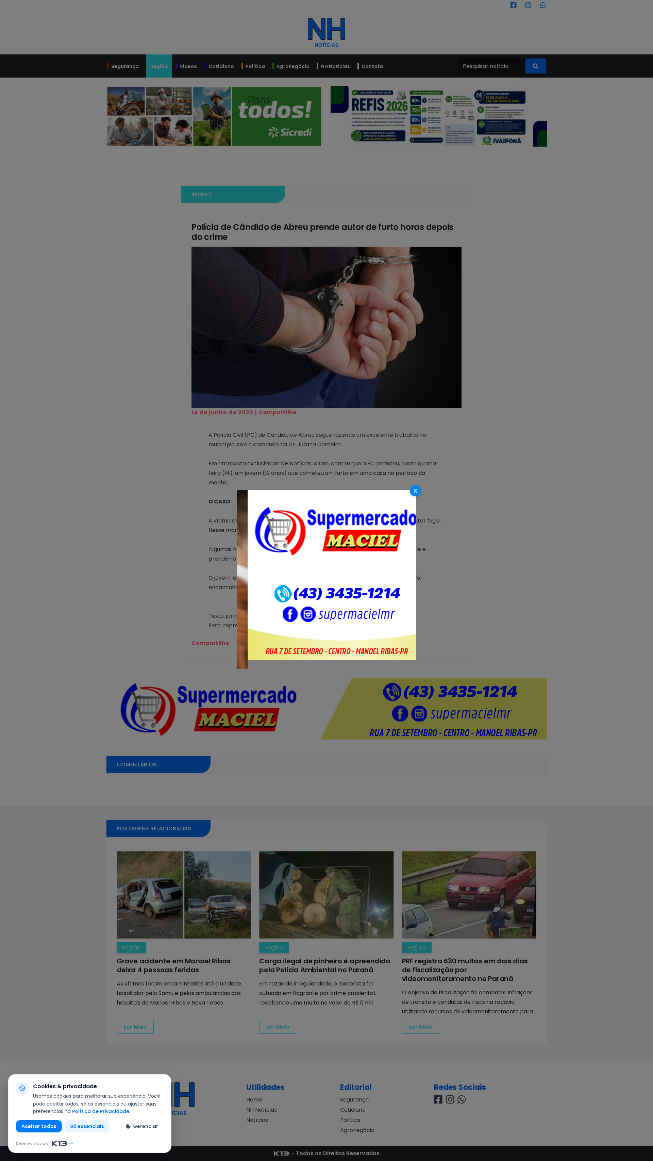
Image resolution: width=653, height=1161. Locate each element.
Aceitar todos (38, 1126)
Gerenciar (145, 1126)
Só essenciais (87, 1126)
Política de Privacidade (100, 1111)
